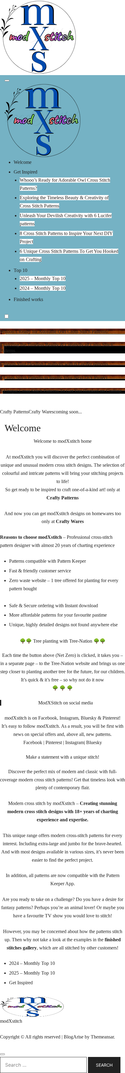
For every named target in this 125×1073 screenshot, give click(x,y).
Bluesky (94, 742)
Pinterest (54, 742)
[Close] (2, 1054)
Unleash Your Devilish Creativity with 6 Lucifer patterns (54, 363)
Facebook (32, 742)
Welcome (23, 162)
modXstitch (11, 1021)
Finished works (28, 299)
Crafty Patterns (14, 411)
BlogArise (73, 1036)
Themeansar (102, 1036)
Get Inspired (25, 171)
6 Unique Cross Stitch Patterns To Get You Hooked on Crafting (61, 390)
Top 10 (20, 270)
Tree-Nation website (70, 663)
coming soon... (68, 411)
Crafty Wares (41, 411)
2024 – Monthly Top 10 (43, 288)
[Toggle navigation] (7, 80)
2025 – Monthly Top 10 (43, 278)
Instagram (74, 742)
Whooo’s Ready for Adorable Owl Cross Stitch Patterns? (54, 331)
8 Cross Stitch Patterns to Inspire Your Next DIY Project (53, 377)
